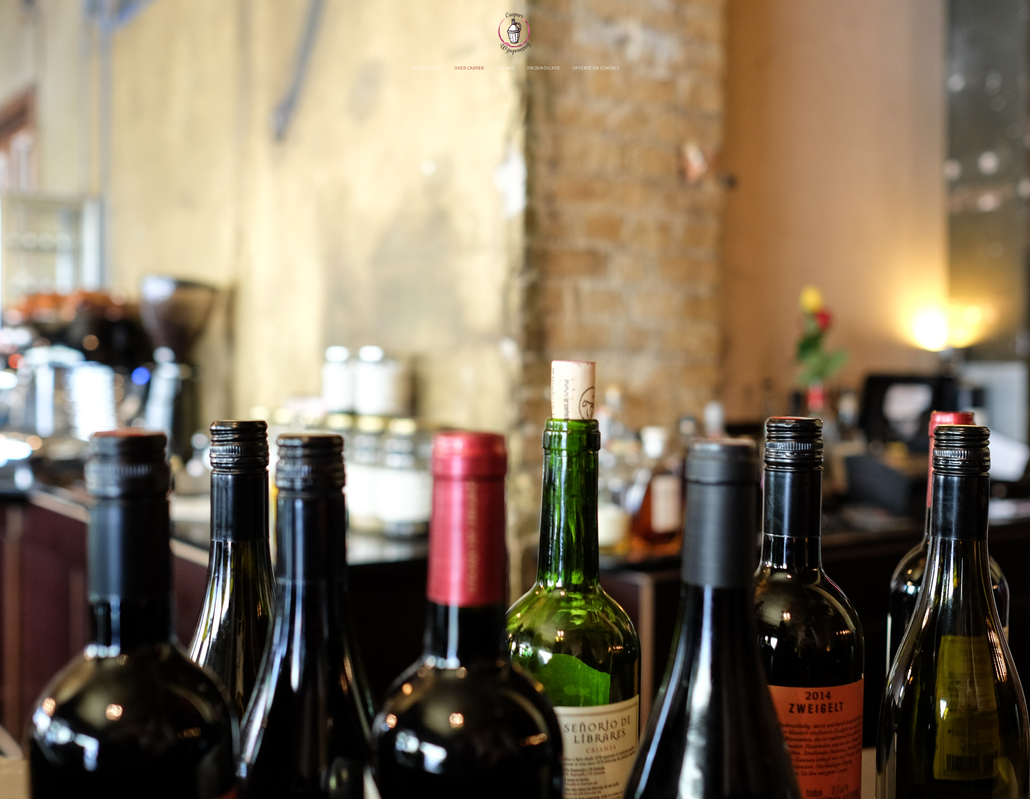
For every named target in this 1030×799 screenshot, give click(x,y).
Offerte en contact (596, 68)
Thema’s (505, 68)
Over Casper (469, 68)
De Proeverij (426, 68)
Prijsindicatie (543, 68)
